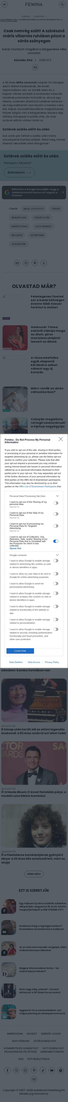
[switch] (55, 503)
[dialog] (34, 551)
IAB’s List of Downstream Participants (37, 486)
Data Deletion (16, 662)
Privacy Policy (52, 662)
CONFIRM (20, 651)
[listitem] (34, 496)
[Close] (62, 440)
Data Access (34, 662)
